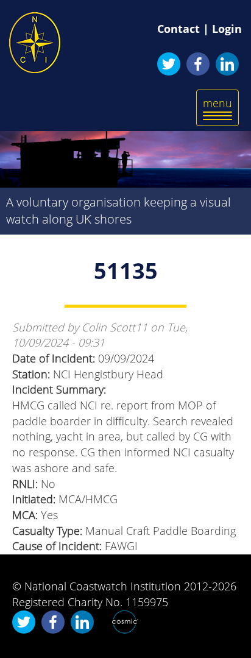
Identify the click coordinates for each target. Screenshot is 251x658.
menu (220, 110)
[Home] (34, 42)
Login (227, 28)
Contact (178, 28)
